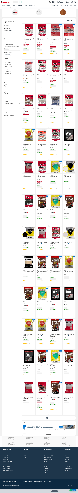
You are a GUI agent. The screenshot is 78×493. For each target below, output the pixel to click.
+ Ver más (7, 93)
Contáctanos (5, 452)
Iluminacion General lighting (66, 445)
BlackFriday (46, 470)
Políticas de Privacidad (38, 481)
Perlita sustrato (10, 445)
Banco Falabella (67, 466)
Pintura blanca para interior (47, 441)
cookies (48, 491)
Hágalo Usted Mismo (68, 452)
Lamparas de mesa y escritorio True (12, 444)
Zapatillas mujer (64, 443)
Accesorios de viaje (46, 439)
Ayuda (25, 457)
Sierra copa (63, 438)
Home (6, 7)
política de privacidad (42, 491)
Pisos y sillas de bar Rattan (29, 442)
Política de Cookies (47, 481)
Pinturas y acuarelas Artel (11, 437)
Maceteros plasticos (10, 441)
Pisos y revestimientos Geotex (29, 441)
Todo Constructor (47, 457)
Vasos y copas (9, 438)
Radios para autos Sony (47, 443)
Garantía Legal (5, 459)
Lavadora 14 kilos (28, 445)
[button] (36, 2)
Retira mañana (6, 48)
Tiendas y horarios (6, 457)
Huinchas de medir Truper (11, 439)
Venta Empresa (47, 453)
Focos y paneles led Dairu (11, 442)
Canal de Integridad (6, 468)
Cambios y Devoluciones (7, 455)
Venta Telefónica (47, 463)
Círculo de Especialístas (69, 455)
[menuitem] (55, 5)
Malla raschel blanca (64, 442)
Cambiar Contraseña (27, 453)
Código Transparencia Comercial (50, 455)
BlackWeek (46, 468)
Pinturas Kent (64, 437)
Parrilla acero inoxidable (29, 439)
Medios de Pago (6, 453)
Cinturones (63, 441)
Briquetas (9, 443)
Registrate (25, 452)
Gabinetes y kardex (64, 444)
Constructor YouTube (68, 475)
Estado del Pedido (6, 464)
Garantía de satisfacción (7, 461)
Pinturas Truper (28, 444)
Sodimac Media (67, 459)
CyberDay (46, 466)
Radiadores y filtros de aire (29, 443)
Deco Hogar (25, 5)
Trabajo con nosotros (48, 459)
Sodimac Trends (67, 457)
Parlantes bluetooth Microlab (30, 437)
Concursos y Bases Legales (8, 470)
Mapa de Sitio (46, 472)
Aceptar (54, 491)
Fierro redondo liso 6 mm (65, 439)
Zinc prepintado (46, 444)
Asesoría (14, 5)
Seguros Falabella (68, 463)
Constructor (20, 5)
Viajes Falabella (67, 464)
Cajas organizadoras (28, 438)
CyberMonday (46, 464)
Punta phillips (46, 438)
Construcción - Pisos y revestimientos (13, 7)
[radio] (23, 53)
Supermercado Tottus (68, 468)
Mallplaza (66, 470)
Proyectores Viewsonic (47, 437)
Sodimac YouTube (68, 472)
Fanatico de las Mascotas (69, 453)
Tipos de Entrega (32, 5)
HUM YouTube (67, 473)
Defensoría (46, 461)
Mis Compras (26, 455)
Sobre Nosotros (47, 452)
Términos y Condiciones (27, 481)
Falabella (66, 461)
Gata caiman (45, 445)
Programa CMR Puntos (7, 466)
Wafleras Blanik (46, 442)
